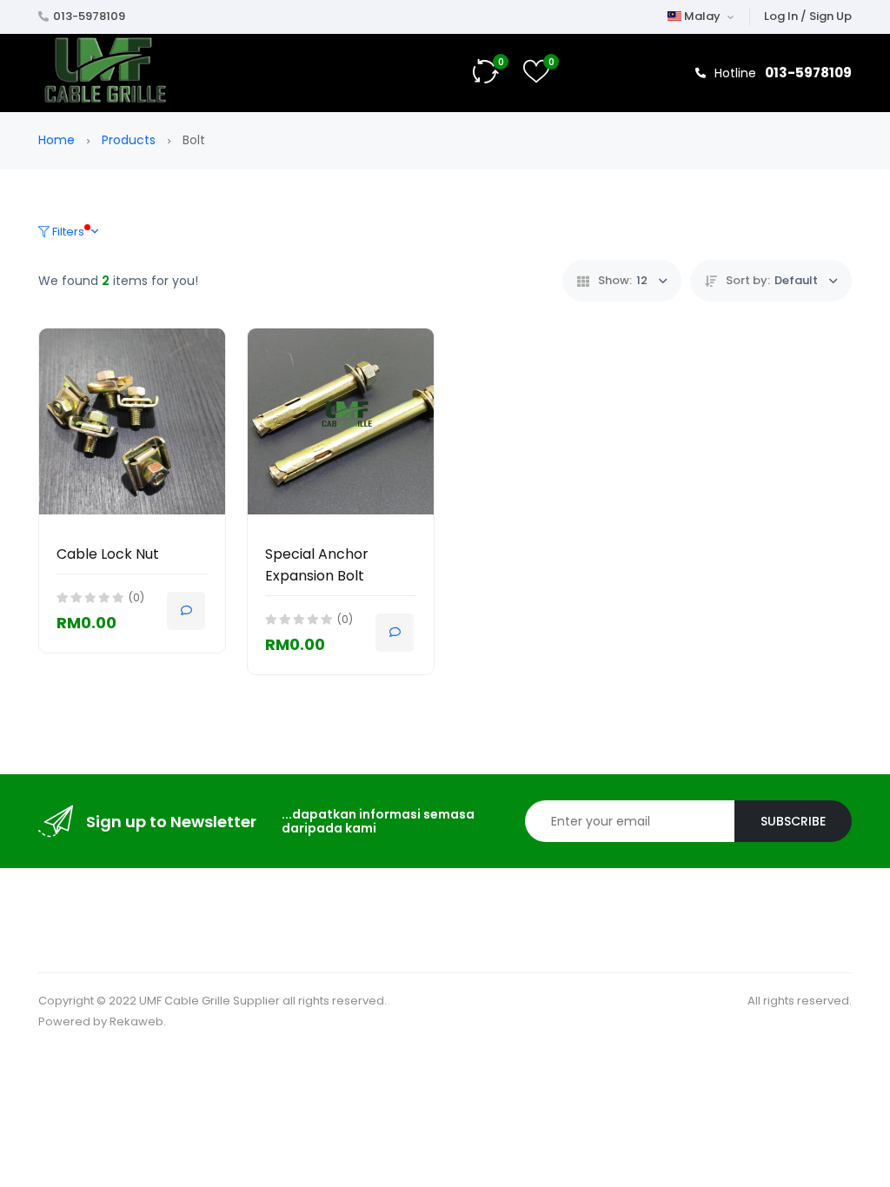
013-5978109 (89, 16)
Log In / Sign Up (808, 16)
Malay (702, 16)
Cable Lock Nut (107, 554)
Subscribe (793, 821)
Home (58, 140)
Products (130, 140)
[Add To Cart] (186, 611)
